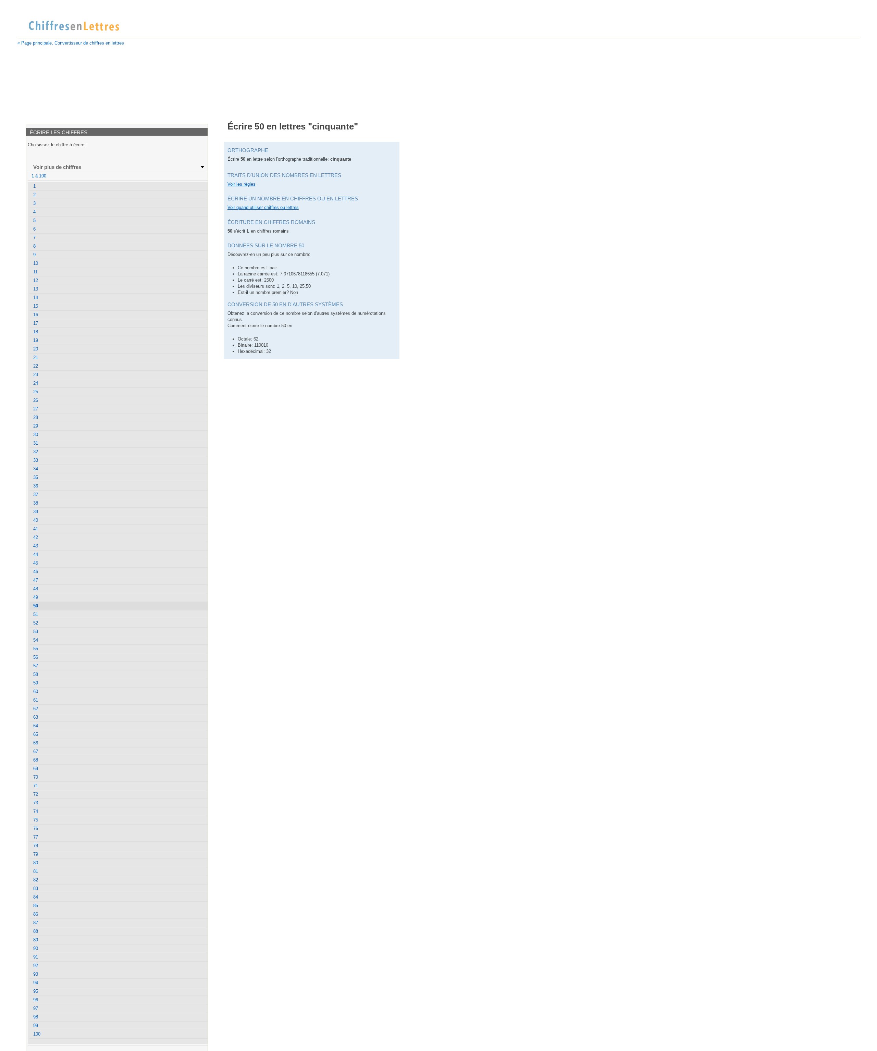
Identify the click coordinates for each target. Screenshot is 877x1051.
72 (35, 794)
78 (35, 845)
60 (35, 691)
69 (35, 768)
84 (35, 897)
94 (35, 982)
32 (35, 451)
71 (35, 785)
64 (35, 725)
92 (35, 965)
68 (35, 760)
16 (35, 314)
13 (35, 289)
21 (35, 357)
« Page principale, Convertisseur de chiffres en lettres (70, 43)
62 (35, 708)
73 (35, 802)
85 (35, 905)
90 (35, 948)
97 (35, 1008)
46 (35, 571)
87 (35, 922)
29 (35, 426)
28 (35, 417)
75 (35, 820)
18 (35, 331)
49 (35, 597)
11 (35, 271)
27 (35, 408)
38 (35, 503)
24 (35, 383)
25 (35, 391)
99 (35, 1025)
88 (35, 931)
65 (35, 734)
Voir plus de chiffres (57, 167)
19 (35, 340)
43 (35, 545)
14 (35, 297)
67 (35, 751)
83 (35, 888)
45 (35, 563)
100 (36, 1034)
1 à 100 (39, 175)
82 (35, 879)
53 (35, 631)
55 (35, 648)
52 (35, 623)
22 (35, 366)
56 (35, 657)
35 (35, 477)
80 (35, 862)
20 (35, 348)
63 (35, 717)
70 (35, 777)
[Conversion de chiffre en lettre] (74, 26)
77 (35, 837)
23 (35, 374)
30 (35, 434)
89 (35, 939)
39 (35, 511)
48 (35, 588)
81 (35, 871)
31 (35, 443)
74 (35, 811)
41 (35, 528)
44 (35, 554)
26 (35, 400)
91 (35, 957)
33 (35, 460)
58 (35, 674)
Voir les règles (241, 184)
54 (35, 640)
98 (35, 1016)
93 (35, 974)
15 (35, 306)
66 (35, 742)
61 (35, 700)
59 (35, 682)
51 (35, 614)
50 (35, 605)
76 (35, 828)
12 (35, 280)
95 (35, 991)
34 (35, 468)
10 (35, 263)
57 (35, 665)
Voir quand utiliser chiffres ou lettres (263, 207)
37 (35, 494)
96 (35, 999)
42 (35, 537)
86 (35, 914)
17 (35, 323)
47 (35, 580)
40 (35, 520)
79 (35, 854)
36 (35, 486)
